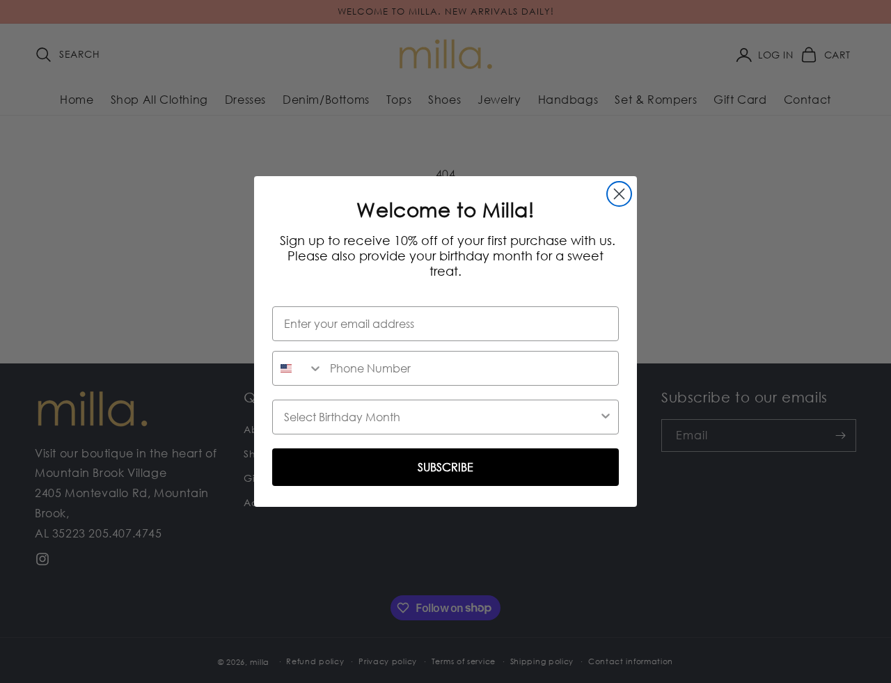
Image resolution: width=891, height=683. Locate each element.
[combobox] (298, 368)
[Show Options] (606, 417)
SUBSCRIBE (445, 467)
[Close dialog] (619, 194)
